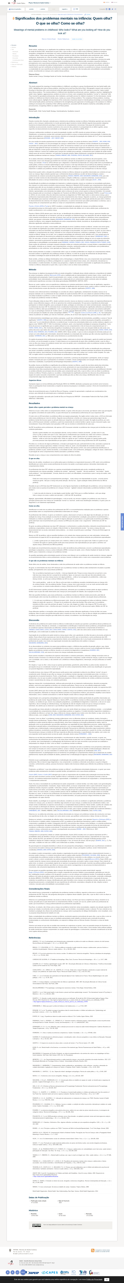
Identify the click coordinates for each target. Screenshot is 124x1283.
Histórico (14, 66)
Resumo (14, 45)
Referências (15, 62)
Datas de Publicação (17, 64)
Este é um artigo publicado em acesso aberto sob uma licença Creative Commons (62, 1224)
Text (13, 49)
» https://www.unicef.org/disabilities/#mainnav (45, 1176)
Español (107, 2)
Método (14, 53)
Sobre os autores (77, 39)
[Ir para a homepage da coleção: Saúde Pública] (14, 2)
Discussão (15, 58)
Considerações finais (18, 60)
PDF (76, 9)
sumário (31, 9)
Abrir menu (10, 3)
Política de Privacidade (94, 1279)
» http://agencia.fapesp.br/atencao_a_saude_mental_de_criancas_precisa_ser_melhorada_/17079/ (60, 1001)
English (115, 2)
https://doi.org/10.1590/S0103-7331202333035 (70, 14)
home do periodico (16, 9)
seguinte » (65, 9)
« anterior (42, 9)
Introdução (15, 51)
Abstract (14, 47)
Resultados (15, 56)
